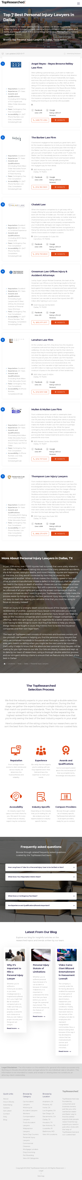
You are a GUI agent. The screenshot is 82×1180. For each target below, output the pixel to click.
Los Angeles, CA (49, 1110)
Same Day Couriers (30, 1134)
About (5, 1099)
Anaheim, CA (48, 1102)
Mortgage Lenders (30, 1149)
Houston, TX (47, 1122)
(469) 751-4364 (41, 120)
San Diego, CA (48, 1113)
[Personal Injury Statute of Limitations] (41, 954)
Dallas (26, 664)
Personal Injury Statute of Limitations (41, 968)
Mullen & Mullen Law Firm (46, 409)
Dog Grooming (29, 1152)
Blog (5, 1120)
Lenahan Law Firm (42, 339)
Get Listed (7, 1111)
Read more (12, 1028)
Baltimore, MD (48, 1131)
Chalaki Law (38, 204)
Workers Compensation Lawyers (29, 1116)
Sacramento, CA (49, 1116)
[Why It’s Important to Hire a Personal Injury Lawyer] (15, 954)
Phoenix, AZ (47, 1105)
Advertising (7, 1105)
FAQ (5, 1117)
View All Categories (30, 1158)
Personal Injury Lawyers (39, 664)
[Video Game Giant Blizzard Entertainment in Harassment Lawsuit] (67, 954)
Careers (6, 1108)
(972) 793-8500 (41, 254)
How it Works (8, 1102)
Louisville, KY (48, 1128)
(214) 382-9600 (41, 187)
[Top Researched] (4, 664)
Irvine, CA (46, 1108)
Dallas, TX (46, 1119)
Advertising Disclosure (73, 53)
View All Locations (50, 1134)
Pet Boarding (28, 1155)
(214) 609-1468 (41, 392)
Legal (41, 1171)
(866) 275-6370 (41, 534)
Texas (19, 664)
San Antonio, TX (49, 1125)
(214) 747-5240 (41, 459)
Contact (6, 1114)
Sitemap (41, 1176)
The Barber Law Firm (43, 137)
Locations (11, 664)
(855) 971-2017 (41, 322)
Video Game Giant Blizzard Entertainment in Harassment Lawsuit (67, 972)
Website (61, 120)
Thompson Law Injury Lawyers (49, 476)
